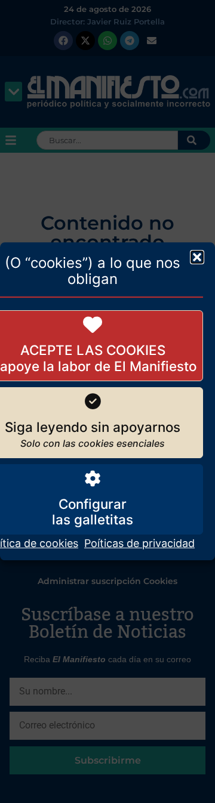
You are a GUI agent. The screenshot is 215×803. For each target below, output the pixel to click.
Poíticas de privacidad (139, 544)
